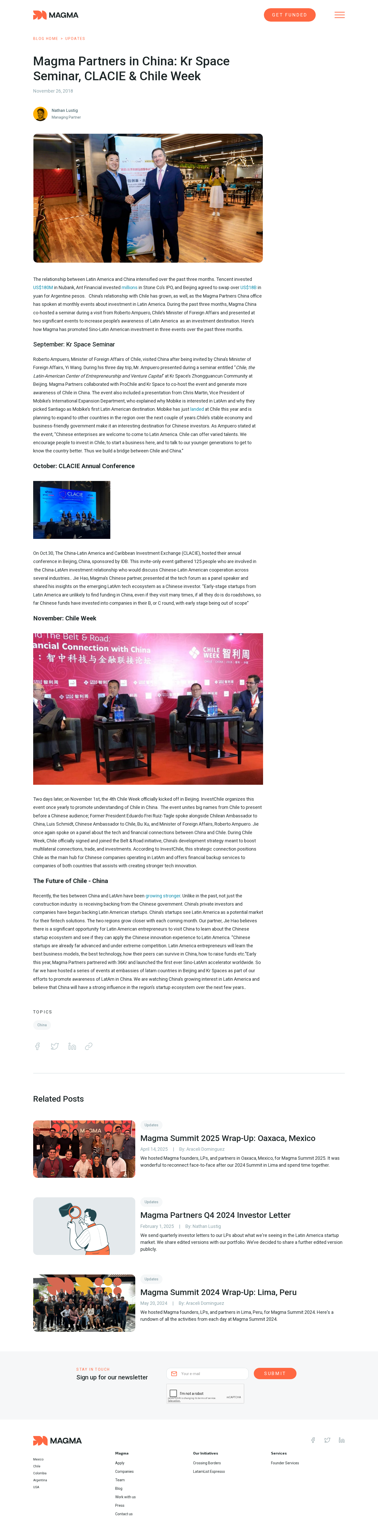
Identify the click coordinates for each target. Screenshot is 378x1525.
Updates (75, 39)
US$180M (43, 287)
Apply (119, 1463)
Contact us (124, 1514)
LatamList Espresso (209, 1471)
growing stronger (163, 895)
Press (119, 1505)
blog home (46, 39)
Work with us (125, 1497)
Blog (118, 1488)
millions (130, 287)
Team (120, 1480)
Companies (124, 1471)
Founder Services (285, 1463)
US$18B (248, 287)
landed (197, 409)
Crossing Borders (207, 1463)
